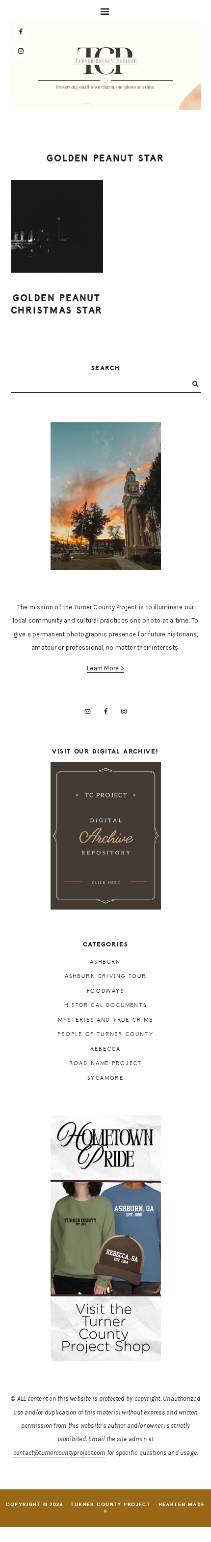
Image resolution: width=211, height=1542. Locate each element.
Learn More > (105, 668)
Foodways (105, 991)
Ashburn (105, 962)
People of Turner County (105, 1034)
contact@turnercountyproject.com (59, 1452)
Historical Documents (105, 1005)
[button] (105, 11)
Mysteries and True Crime (105, 1020)
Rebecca (105, 1049)
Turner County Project (105, 68)
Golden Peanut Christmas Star (57, 304)
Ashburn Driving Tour (106, 976)
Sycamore (105, 1078)
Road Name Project (105, 1063)
